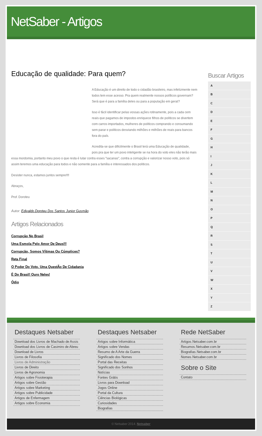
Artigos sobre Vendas (113, 347)
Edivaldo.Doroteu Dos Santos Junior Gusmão (55, 211)
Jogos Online (107, 388)
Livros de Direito (27, 367)
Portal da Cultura (110, 393)
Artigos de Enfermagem (32, 398)
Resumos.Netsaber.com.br (200, 347)
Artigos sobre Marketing (32, 388)
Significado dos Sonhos (115, 367)
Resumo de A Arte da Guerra (119, 352)
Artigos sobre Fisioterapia (33, 377)
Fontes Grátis (108, 377)
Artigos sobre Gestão (30, 383)
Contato (186, 377)
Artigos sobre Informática (116, 342)
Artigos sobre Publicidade (33, 393)
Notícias (104, 372)
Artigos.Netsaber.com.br (199, 342)
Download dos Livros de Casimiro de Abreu (46, 347)
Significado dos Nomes (115, 357)
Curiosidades (107, 403)
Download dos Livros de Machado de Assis (46, 342)
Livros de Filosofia (28, 357)
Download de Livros (29, 352)
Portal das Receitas (112, 362)
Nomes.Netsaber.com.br (199, 357)
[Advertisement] (131, 50)
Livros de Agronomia (30, 372)
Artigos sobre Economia (32, 403)
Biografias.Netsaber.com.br (201, 352)
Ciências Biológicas (112, 398)
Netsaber (143, 424)
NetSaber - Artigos (56, 21)
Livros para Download (113, 383)
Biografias (105, 408)
